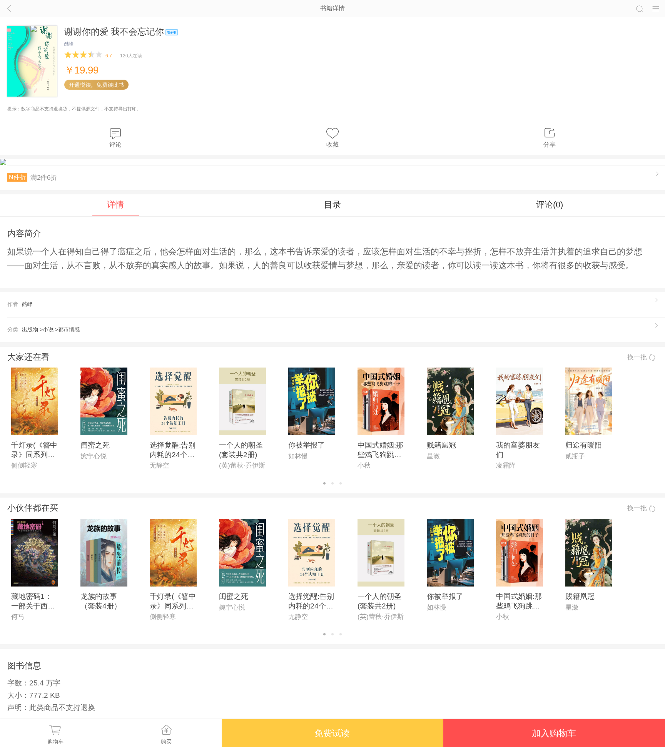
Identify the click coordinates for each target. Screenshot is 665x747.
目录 (332, 204)
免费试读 (332, 733)
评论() (549, 204)
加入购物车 (554, 733)
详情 (115, 204)
